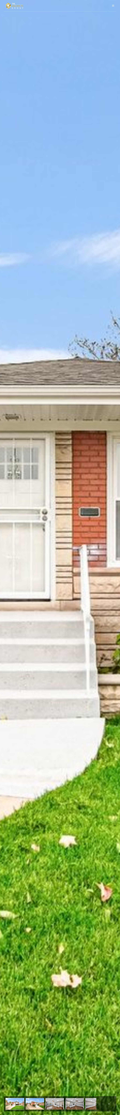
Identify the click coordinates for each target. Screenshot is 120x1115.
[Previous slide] (103, 1104)
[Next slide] (109, 1104)
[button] (15, 1104)
